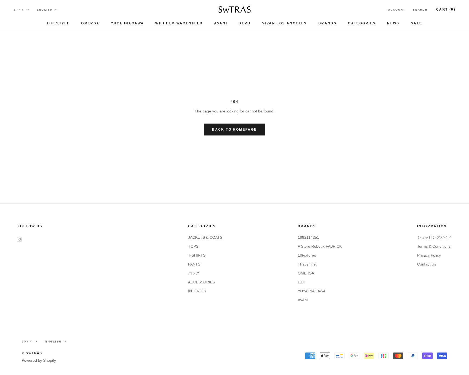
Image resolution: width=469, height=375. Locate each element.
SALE (416, 23)
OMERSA (90, 23)
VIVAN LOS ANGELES (284, 23)
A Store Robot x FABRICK (320, 246)
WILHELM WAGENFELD (179, 23)
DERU (245, 23)
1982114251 (308, 237)
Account (396, 9)
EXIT (302, 282)
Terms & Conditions (434, 246)
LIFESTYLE (58, 23)
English (45, 9)
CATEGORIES (362, 23)
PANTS (194, 264)
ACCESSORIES (201, 282)
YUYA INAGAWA (127, 23)
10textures (307, 255)
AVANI (220, 23)
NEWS (393, 23)
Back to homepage (234, 129)
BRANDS (327, 23)
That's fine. (307, 264)
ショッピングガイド (434, 237)
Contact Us (426, 264)
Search (420, 9)
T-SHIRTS (196, 255)
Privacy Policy (429, 255)
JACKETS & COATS (205, 237)
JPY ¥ (19, 9)
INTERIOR (197, 291)
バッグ (193, 273)
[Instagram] (19, 239)
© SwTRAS (32, 353)
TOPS (193, 246)
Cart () (445, 9)
